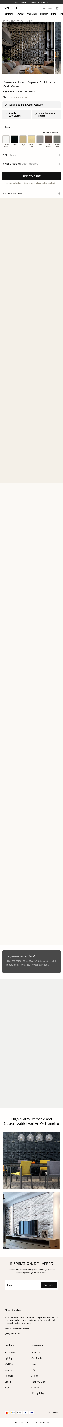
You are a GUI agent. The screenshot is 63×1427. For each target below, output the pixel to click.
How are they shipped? (17, 1079)
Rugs (7, 1387)
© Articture (53, 1412)
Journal (34, 1375)
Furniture (9, 1375)
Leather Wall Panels (21, 21)
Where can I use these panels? (21, 1067)
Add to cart (31, 176)
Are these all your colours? (19, 1055)
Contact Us (36, 1387)
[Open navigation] (50, 8)
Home (5, 21)
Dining (8, 1381)
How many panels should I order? (23, 1043)
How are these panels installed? (22, 1007)
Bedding (8, 1370)
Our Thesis (36, 1358)
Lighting (8, 1358)
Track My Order (38, 1381)
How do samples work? (17, 1031)
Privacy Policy (37, 1393)
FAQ (33, 1370)
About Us (35, 1352)
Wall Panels (10, 1364)
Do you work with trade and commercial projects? (27, 1093)
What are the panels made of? (21, 1019)
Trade (34, 1364)
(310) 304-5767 (41, 1422)
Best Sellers (10, 1352)
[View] (32, 579)
